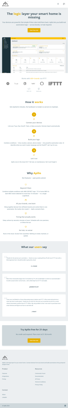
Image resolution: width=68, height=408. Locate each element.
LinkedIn (4, 397)
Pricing (4, 379)
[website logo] (34, 357)
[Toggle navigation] (64, 4)
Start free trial (34, 30)
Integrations (5, 376)
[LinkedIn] (65, 405)
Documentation (39, 376)
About (3, 394)
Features (4, 373)
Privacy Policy (39, 384)
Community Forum (40, 373)
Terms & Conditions (40, 382)
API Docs (37, 379)
